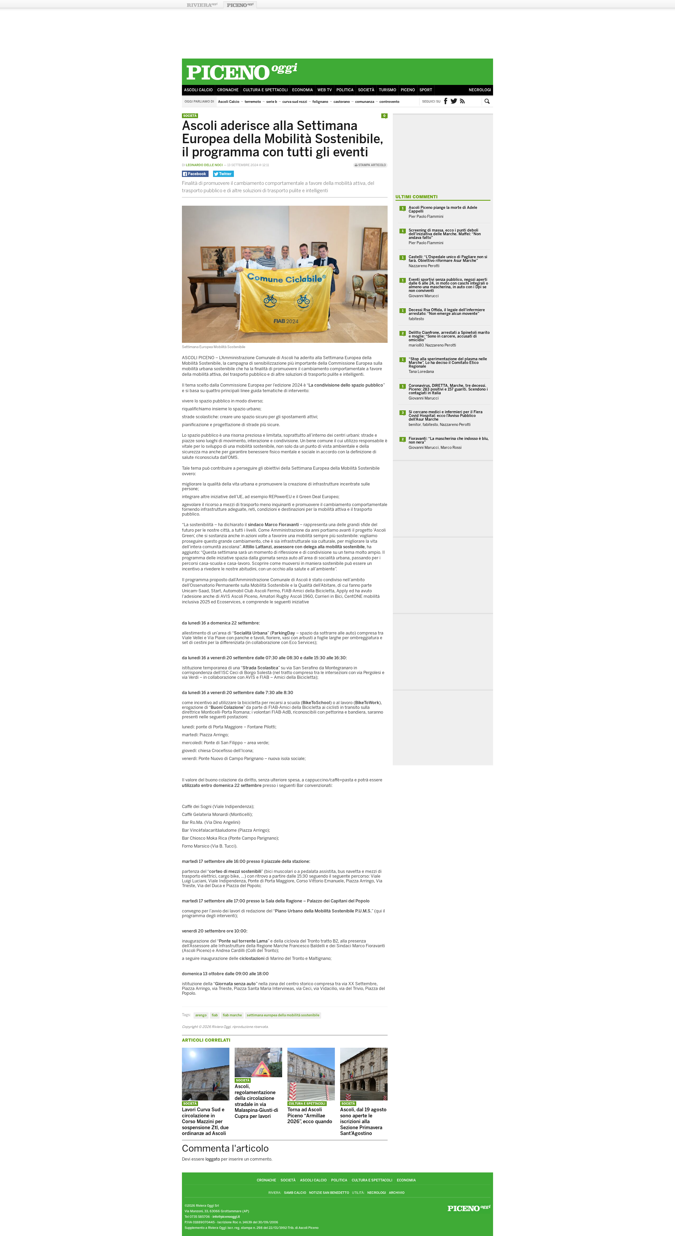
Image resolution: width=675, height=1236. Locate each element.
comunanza (364, 102)
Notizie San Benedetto (329, 1193)
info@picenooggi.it (226, 1217)
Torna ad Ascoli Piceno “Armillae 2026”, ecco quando (309, 1115)
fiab (215, 1015)
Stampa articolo (372, 165)
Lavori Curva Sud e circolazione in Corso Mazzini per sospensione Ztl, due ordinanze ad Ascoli (205, 1121)
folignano (320, 102)
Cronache (228, 90)
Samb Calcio (295, 1193)
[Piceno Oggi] (241, 81)
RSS (462, 101)
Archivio (396, 1193)
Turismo (387, 90)
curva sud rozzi (294, 102)
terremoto (253, 102)
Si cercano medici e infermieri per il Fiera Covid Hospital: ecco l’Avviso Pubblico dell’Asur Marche (446, 416)
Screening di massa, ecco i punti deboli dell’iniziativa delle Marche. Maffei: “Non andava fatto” (445, 234)
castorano (342, 102)
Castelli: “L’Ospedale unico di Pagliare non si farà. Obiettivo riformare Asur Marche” (448, 259)
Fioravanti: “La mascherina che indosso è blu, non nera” (449, 440)
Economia (302, 90)
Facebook (445, 101)
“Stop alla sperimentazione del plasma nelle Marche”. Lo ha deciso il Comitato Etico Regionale (448, 363)
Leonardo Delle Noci (204, 165)
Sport (426, 90)
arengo (201, 1015)
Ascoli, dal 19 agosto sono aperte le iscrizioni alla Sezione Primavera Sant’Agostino (363, 1121)
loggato (212, 1159)
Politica (345, 90)
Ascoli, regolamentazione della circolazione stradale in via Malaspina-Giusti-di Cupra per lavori (256, 1101)
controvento (389, 102)
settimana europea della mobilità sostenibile (283, 1015)
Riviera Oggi (202, 4)
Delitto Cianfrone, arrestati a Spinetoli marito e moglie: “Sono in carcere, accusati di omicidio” (449, 336)
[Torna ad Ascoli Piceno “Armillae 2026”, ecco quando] (311, 1099)
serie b (271, 102)
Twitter (454, 101)
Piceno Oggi (240, 4)
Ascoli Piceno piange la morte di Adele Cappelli (443, 209)
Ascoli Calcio (198, 90)
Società (366, 90)
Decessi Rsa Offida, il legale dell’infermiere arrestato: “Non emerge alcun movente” (447, 312)
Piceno (408, 90)
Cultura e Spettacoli (265, 90)
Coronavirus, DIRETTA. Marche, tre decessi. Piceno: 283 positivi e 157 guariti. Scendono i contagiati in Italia (448, 389)
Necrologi (480, 90)
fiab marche (232, 1015)
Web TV (324, 90)
